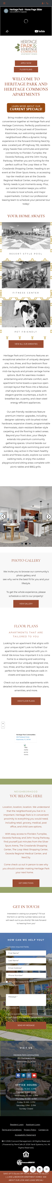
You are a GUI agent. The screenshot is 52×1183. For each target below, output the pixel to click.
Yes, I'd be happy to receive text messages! (23, 983)
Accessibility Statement (25, 1135)
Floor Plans (26, 69)
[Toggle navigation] (4, 3)
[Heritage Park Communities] (26, 749)
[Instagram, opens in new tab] (28, 1075)
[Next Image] (49, 516)
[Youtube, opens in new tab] (34, 1075)
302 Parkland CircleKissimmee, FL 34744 (23, 738)
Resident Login (17, 1124)
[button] (43, 3)
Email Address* (15, 968)
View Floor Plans (26, 701)
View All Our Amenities (26, 344)
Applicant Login (33, 1124)
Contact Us (43, 1130)
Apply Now (26, 63)
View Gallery (26, 604)
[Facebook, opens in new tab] (18, 1075)
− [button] (3, 726)
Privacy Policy (12, 1017)
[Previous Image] (3, 516)
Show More (41, 989)
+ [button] (3, 723)
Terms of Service (30, 1017)
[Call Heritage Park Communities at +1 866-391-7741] (47, 3)
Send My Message (26, 1025)
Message (12, 997)
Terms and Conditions (12, 1129)
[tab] (22, 543)
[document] (26, 750)
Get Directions (26, 883)
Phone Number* (15, 975)
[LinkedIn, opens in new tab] (23, 1075)
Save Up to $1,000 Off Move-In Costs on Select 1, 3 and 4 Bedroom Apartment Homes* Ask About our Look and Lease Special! (26, 1177)
